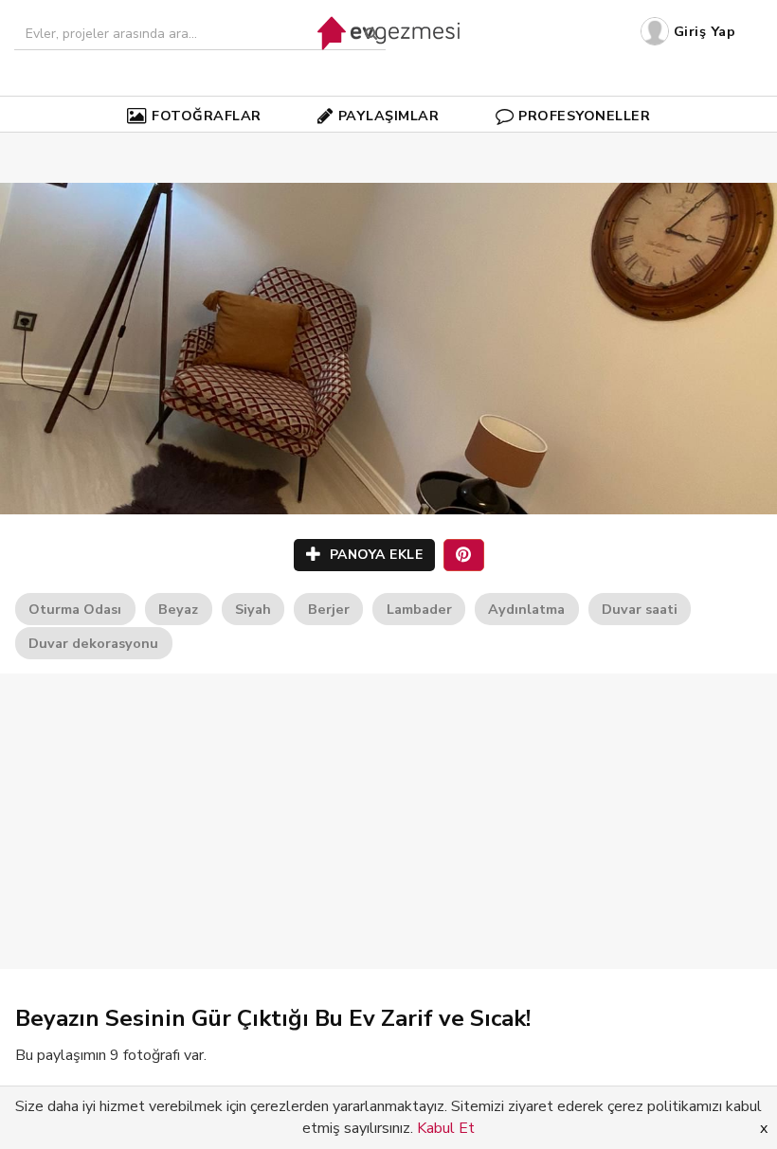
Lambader (419, 609)
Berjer (329, 609)
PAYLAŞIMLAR (389, 115)
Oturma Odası (74, 609)
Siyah (253, 609)
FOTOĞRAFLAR (207, 115)
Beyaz (178, 609)
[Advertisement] (388, 821)
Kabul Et (446, 1128)
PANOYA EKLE (374, 555)
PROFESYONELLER (584, 115)
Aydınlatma (526, 609)
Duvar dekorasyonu (93, 643)
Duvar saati (640, 609)
